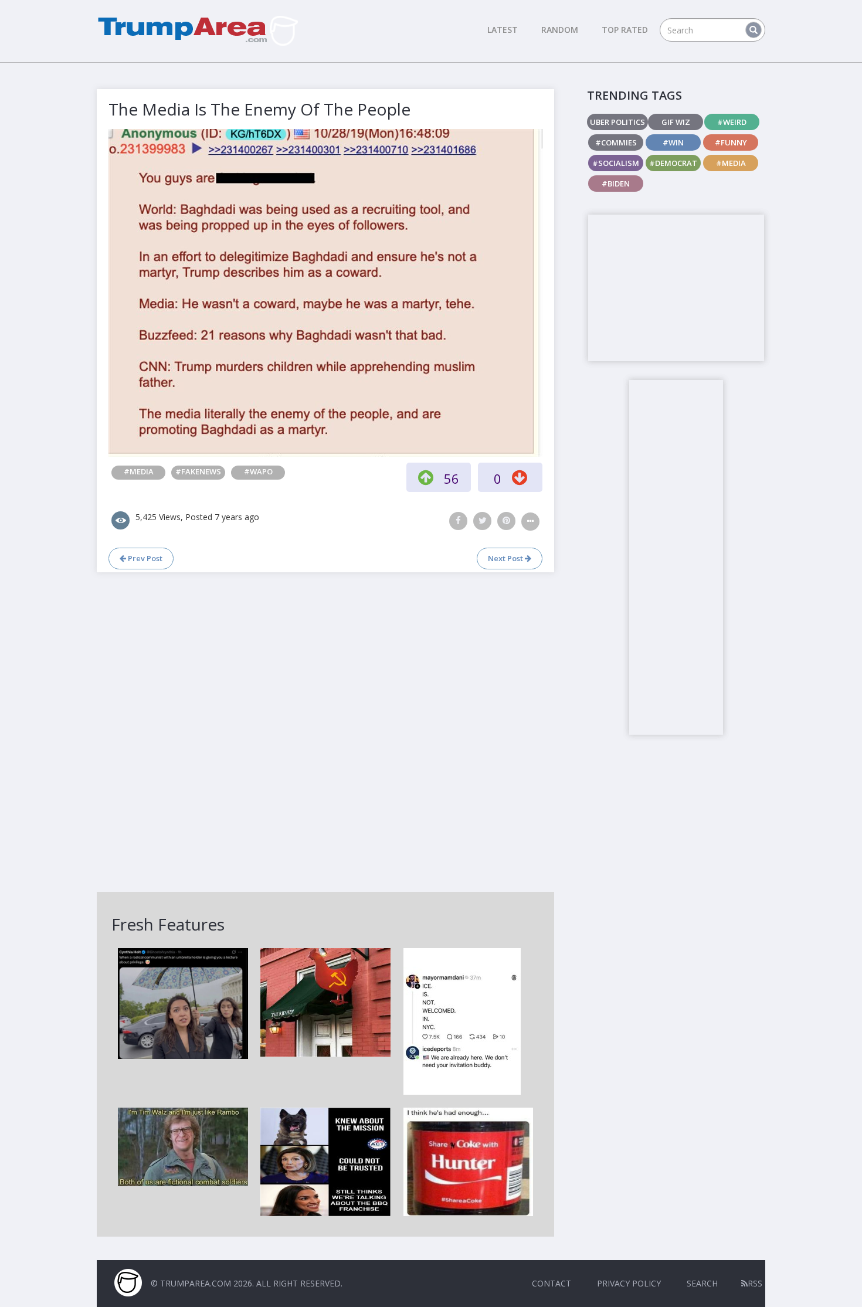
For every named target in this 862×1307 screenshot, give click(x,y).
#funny (731, 142)
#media (139, 471)
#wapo (258, 471)
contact (551, 1283)
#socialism (615, 163)
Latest (502, 29)
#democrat (673, 163)
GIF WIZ (675, 122)
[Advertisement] (676, 288)
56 (451, 478)
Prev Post (144, 558)
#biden (616, 183)
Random (559, 29)
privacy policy (629, 1283)
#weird (731, 122)
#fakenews (198, 471)
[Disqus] (325, 730)
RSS (755, 1283)
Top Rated (625, 29)
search (702, 1283)
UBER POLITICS (617, 122)
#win (673, 142)
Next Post (506, 558)
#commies (616, 142)
